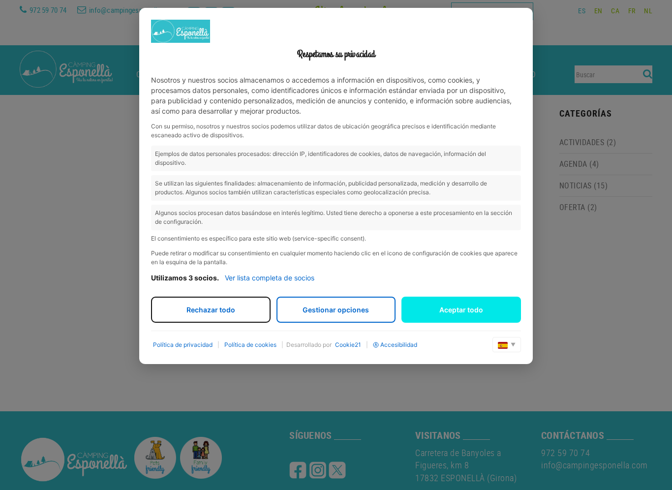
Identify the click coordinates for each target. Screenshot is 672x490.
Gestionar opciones (336, 310)
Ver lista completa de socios (269, 278)
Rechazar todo (210, 310)
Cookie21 (348, 344)
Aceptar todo (461, 310)
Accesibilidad (398, 344)
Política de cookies (250, 344)
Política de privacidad (183, 344)
